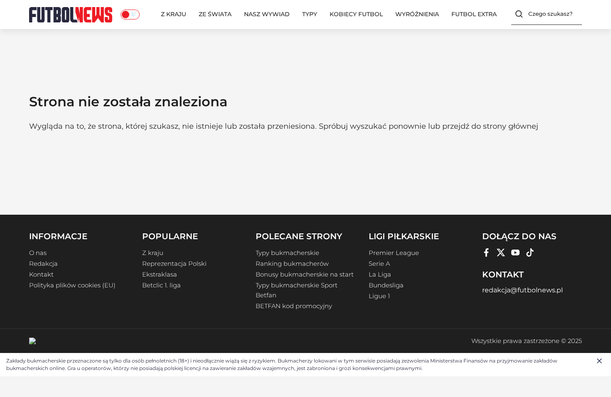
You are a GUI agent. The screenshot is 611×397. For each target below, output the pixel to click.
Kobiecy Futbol (356, 14)
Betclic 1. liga (161, 285)
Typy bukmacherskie (287, 253)
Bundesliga (386, 285)
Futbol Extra (474, 14)
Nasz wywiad (267, 14)
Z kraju (173, 14)
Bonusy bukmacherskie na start (305, 274)
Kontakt (41, 274)
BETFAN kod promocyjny (294, 306)
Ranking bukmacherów (292, 263)
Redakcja (43, 263)
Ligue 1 (379, 296)
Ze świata (215, 14)
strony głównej (510, 126)
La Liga (380, 274)
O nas (38, 253)
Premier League (394, 253)
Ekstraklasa (159, 274)
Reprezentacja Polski (174, 263)
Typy (309, 14)
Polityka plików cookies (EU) (72, 285)
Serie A (379, 263)
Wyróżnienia (417, 14)
